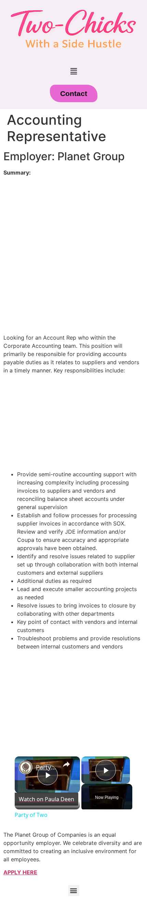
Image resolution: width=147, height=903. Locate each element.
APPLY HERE (20, 872)
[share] (66, 764)
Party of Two (46, 767)
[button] (73, 71)
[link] (25, 767)
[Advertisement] (73, 255)
